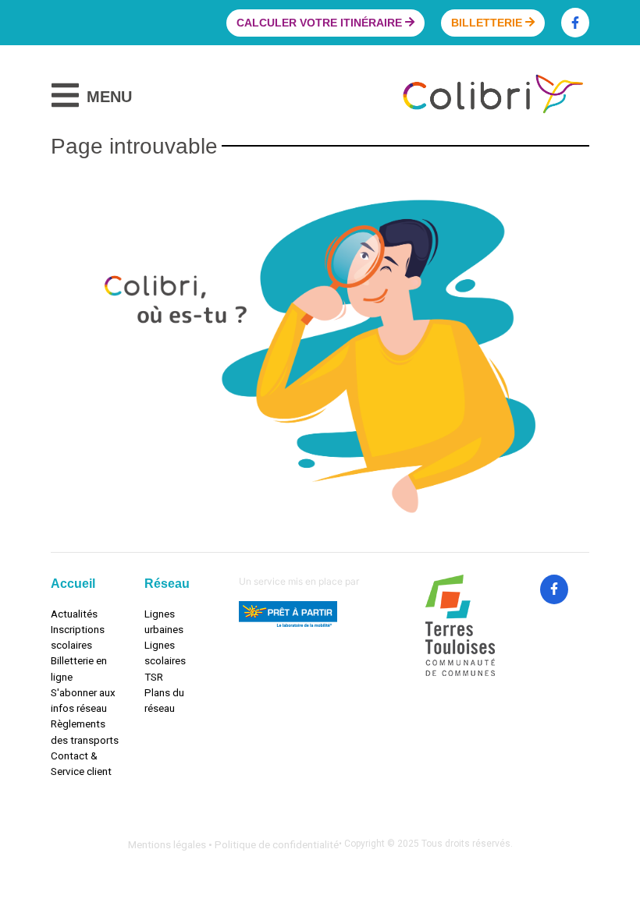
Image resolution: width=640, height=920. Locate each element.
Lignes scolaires (165, 653)
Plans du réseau (164, 700)
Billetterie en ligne (79, 668)
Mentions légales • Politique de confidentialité (233, 844)
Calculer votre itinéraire (320, 22)
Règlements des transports (85, 731)
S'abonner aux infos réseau (83, 700)
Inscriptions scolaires (78, 637)
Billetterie (488, 22)
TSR (153, 677)
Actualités (74, 613)
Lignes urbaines (163, 621)
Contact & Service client (81, 763)
